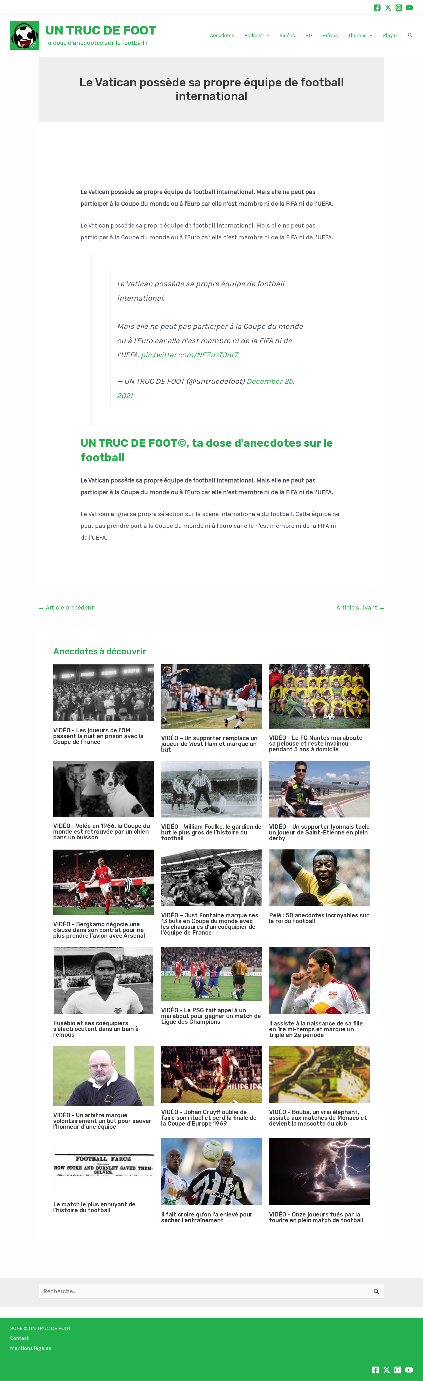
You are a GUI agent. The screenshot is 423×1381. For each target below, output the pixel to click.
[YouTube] (409, 7)
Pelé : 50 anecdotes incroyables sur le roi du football (319, 918)
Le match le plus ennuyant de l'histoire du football (94, 1207)
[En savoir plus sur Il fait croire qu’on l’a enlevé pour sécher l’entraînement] (211, 1171)
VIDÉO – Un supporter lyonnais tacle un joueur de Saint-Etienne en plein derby (319, 832)
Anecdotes (222, 35)
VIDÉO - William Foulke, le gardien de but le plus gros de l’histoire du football (211, 832)
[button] (266, 35)
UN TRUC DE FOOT (101, 30)
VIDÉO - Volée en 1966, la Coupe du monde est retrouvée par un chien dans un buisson (101, 831)
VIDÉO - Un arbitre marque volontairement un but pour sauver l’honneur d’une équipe (102, 1121)
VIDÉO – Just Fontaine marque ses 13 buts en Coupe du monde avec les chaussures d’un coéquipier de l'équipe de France (209, 924)
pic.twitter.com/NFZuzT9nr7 (189, 354)
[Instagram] (398, 7)
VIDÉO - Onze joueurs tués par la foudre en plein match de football (316, 1217)
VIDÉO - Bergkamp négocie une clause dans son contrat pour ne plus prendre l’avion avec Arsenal (99, 930)
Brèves (330, 35)
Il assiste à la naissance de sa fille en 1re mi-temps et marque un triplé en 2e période (316, 1029)
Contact (19, 1338)
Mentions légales (30, 1348)
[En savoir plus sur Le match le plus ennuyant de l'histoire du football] (103, 1166)
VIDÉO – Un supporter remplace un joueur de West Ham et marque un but (209, 744)
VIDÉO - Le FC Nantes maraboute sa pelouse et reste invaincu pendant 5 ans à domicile (316, 743)
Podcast (254, 35)
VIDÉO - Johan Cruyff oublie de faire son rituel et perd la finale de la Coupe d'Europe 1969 (209, 1118)
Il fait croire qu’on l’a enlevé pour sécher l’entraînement (207, 1217)
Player (390, 35)
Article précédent (66, 607)
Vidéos (287, 35)
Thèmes (357, 35)
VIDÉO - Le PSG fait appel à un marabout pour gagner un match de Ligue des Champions (211, 1016)
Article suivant (360, 607)
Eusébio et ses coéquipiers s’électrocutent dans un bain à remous (96, 1029)
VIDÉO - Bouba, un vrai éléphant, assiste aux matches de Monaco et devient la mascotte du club (318, 1118)
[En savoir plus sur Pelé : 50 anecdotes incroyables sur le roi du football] (319, 877)
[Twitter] (388, 7)
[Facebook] (377, 7)
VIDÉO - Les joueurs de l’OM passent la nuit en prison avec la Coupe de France (98, 736)
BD (308, 35)
